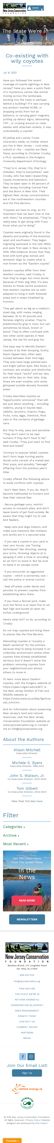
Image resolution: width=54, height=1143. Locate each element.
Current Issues (27, 1027)
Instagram (31, 1056)
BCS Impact (41, 1123)
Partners (27, 1032)
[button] (27, 900)
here (39, 801)
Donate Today (27, 1016)
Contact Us (27, 1021)
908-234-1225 (27, 975)
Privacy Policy (33, 1120)
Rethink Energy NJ (27, 999)
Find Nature (27, 988)
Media (27, 1038)
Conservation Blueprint (27, 1005)
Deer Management (27, 1010)
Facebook (23, 1056)
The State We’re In (27, 994)
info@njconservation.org (27, 981)
